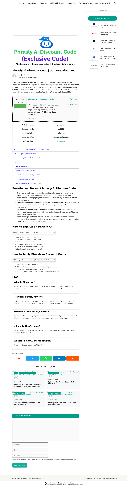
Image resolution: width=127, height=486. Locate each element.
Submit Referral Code (102, 3)
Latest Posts (32, 3)
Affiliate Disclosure (57, 3)
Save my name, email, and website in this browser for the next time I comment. (45, 460)
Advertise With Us (85, 3)
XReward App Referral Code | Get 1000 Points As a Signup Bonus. (27, 385)
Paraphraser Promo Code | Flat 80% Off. (108, 65)
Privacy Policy (88, 478)
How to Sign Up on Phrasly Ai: (25, 154)
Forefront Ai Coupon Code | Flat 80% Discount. (108, 41)
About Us (43, 3)
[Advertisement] (46, 21)
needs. (54, 267)
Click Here (61, 141)
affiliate (20, 353)
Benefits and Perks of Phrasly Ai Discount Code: (31, 149)
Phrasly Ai (29, 237)
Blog (16, 373)
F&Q (15, 162)
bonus (51, 373)
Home (21, 3)
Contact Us (71, 3)
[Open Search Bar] (114, 3)
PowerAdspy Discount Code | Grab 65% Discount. (108, 57)
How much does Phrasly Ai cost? (28, 175)
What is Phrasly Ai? (23, 166)
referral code (30, 373)
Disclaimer (98, 478)
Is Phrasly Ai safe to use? (25, 179)
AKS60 (75, 99)
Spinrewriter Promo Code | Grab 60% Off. (108, 33)
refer (16, 353)
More (30, 118)
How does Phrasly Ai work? (26, 170)
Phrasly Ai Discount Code (41, 99)
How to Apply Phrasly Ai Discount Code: (28, 158)
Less (34, 118)
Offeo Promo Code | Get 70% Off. (107, 49)
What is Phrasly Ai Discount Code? (28, 183)
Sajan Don (23, 75)
